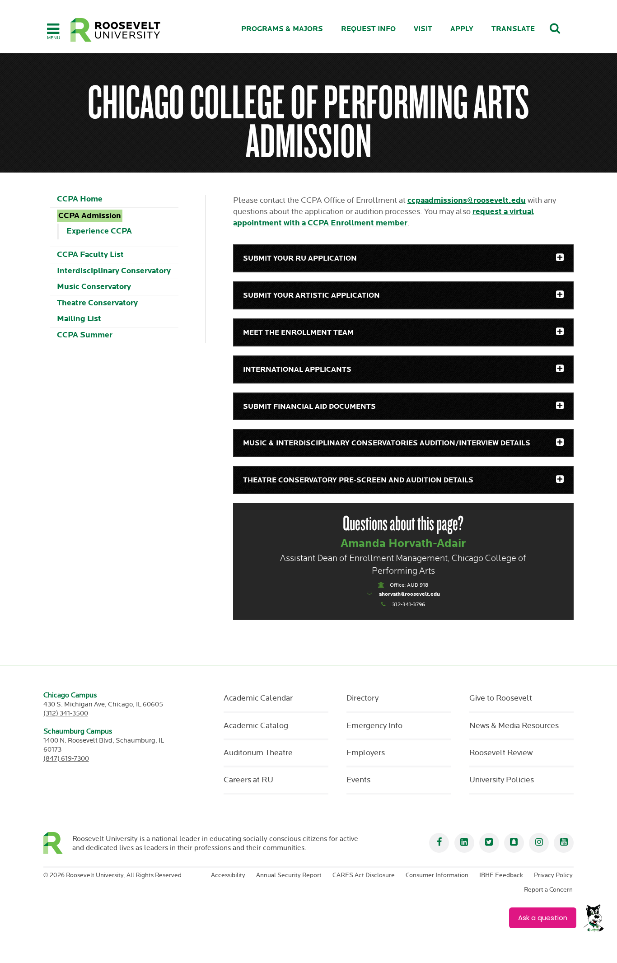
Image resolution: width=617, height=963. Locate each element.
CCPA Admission (89, 215)
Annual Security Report (289, 875)
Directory (362, 698)
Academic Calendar (258, 698)
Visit (423, 29)
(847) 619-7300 (66, 758)
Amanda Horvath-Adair (403, 544)
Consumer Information (437, 875)
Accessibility (228, 875)
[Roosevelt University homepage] (58, 843)
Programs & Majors (282, 29)
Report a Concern (548, 889)
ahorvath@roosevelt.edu (409, 594)
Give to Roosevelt (500, 698)
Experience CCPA (99, 231)
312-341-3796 (408, 605)
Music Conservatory (94, 286)
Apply (461, 29)
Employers (365, 752)
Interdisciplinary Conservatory (114, 271)
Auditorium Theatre (258, 752)
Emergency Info (374, 725)
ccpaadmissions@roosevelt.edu (466, 200)
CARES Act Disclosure (363, 875)
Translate (513, 29)
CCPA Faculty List (90, 254)
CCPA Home (80, 199)
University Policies (501, 780)
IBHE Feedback (501, 875)
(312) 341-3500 (65, 713)
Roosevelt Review (501, 752)
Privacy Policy (553, 875)
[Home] (115, 30)
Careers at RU (248, 780)
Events (358, 780)
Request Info (368, 29)
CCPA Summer (84, 335)
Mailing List (79, 318)
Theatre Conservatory (97, 303)
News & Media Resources (514, 725)
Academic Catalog (256, 725)
